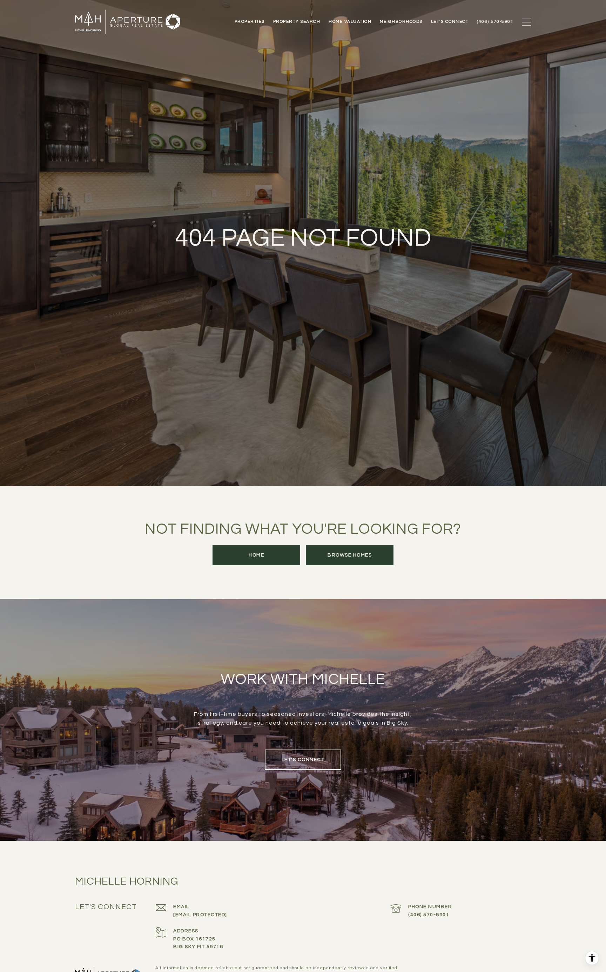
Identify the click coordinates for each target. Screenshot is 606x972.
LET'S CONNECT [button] (303, 759)
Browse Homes (350, 555)
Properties (250, 22)
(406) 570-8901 (428, 914)
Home (256, 555)
